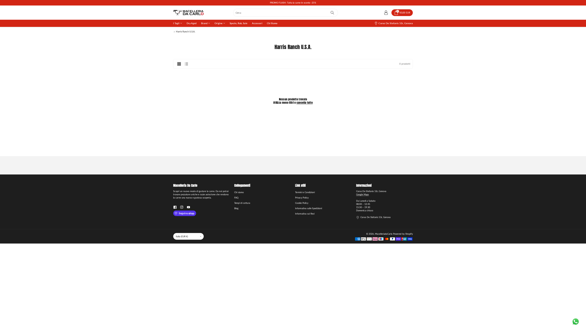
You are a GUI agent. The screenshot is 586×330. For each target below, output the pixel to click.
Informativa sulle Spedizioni (308, 208)
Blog (236, 208)
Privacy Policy (302, 197)
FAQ (236, 197)
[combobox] (285, 12)
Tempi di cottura (242, 203)
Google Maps (362, 194)
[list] (186, 64)
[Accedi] (386, 12)
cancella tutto (305, 102)
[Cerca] (332, 12)
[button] (402, 12)
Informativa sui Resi (305, 213)
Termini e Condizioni (305, 192)
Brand (204, 23)
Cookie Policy (301, 203)
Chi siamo (239, 192)
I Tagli (176, 23)
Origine (218, 23)
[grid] (179, 64)
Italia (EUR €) (182, 236)
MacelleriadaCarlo (383, 234)
